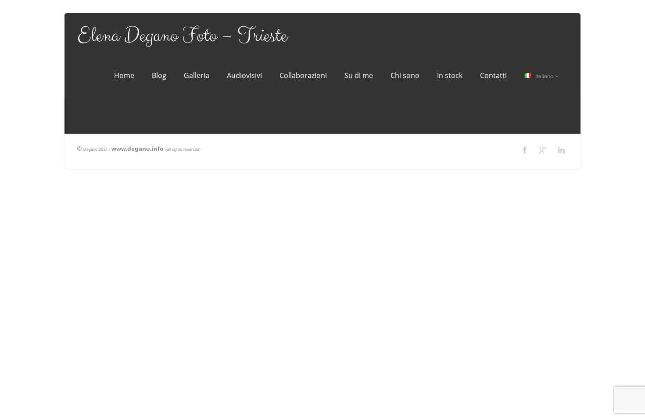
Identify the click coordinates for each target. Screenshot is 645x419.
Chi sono (405, 75)
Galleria (196, 75)
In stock (449, 75)
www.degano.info (137, 148)
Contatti (493, 75)
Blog (159, 75)
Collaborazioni (303, 75)
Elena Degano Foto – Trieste (182, 35)
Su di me (358, 75)
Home (124, 75)
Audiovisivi (244, 75)
